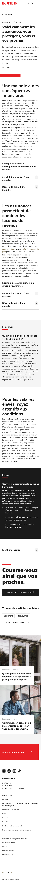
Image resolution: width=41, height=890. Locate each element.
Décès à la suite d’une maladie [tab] (14, 188)
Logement (8, 616)
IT (12, 873)
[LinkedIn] (4, 771)
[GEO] (31, 752)
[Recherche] (32, 3)
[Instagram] (14, 771)
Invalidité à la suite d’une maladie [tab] (16, 179)
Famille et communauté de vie (17, 622)
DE (3, 873)
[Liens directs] (27, 3)
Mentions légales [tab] (11, 550)
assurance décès (8, 249)
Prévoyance (23, 616)
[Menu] (37, 3)
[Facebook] (9, 771)
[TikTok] (19, 771)
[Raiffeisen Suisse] (10, 3)
